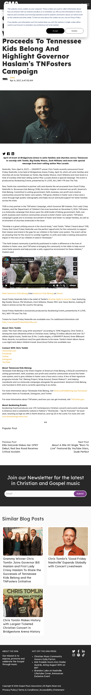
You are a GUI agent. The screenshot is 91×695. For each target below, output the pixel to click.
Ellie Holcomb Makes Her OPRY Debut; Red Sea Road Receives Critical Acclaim (20, 448)
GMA (12, 77)
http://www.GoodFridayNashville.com (19, 322)
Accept (55, 31)
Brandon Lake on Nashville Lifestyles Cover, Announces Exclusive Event (48, 673)
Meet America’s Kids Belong (15, 293)
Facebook (6, 353)
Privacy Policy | (10, 689)
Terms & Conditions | (29, 689)
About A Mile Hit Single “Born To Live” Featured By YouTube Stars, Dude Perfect (69, 448)
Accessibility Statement (52, 689)
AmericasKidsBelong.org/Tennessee (70, 391)
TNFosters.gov (77, 399)
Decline (74, 31)
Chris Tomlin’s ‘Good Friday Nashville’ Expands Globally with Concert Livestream (67, 562)
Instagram (7, 359)
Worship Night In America (60, 299)
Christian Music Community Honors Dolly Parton (48, 658)
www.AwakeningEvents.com (14, 416)
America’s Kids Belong (43, 293)
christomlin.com (9, 351)
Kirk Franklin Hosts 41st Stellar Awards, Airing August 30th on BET (50, 665)
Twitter (5, 356)
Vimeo (60, 293)
